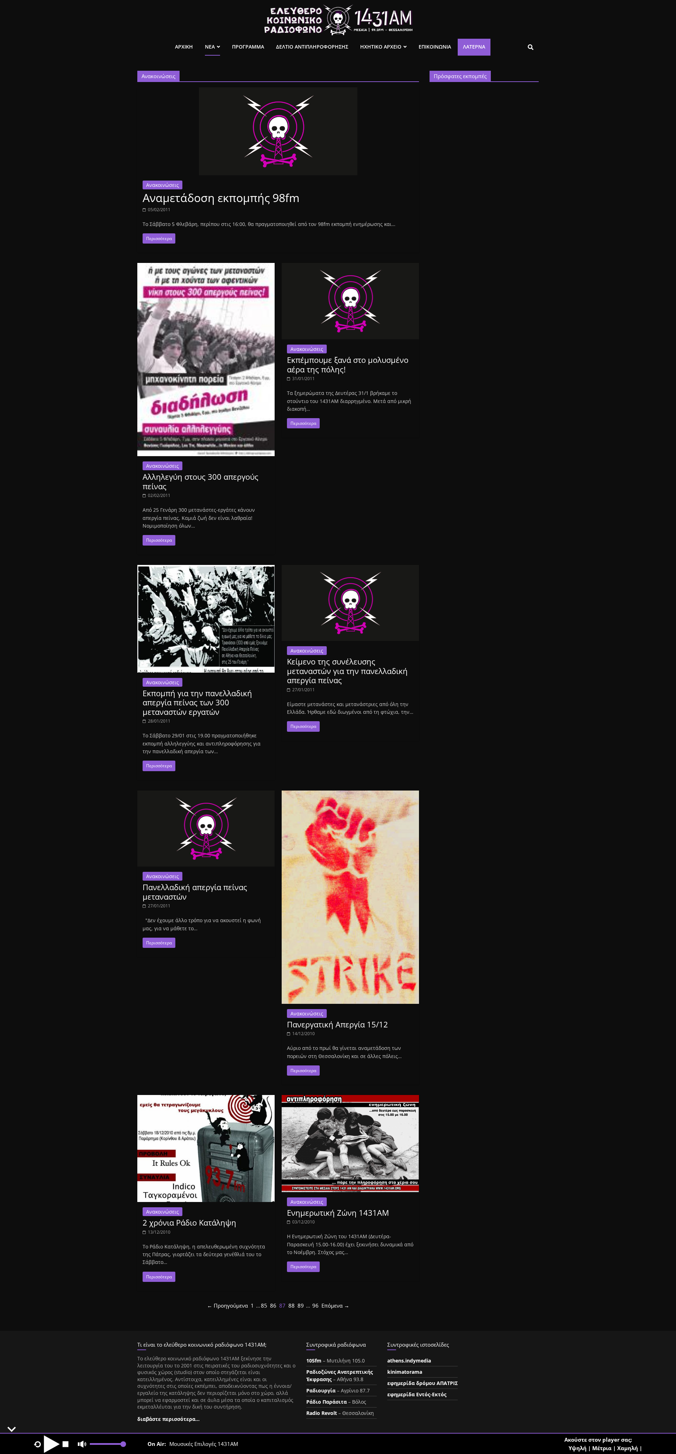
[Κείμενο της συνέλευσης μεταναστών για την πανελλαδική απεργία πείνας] (350, 569)
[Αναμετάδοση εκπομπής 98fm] (278, 91)
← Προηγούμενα (227, 1305)
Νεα (210, 46)
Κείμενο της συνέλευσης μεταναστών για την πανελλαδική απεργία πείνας (347, 670)
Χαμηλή (627, 1448)
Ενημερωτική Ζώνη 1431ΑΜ (338, 1212)
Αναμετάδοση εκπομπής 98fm (221, 197)
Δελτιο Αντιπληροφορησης (312, 46)
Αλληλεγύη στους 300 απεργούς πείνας (200, 481)
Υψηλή (578, 1448)
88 (291, 1305)
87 (282, 1305)
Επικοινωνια (435, 46)
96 (315, 1305)
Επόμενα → (335, 1305)
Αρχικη (184, 46)
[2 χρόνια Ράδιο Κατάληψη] (206, 1099)
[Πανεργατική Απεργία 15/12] (350, 794)
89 (301, 1305)
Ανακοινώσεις (162, 185)
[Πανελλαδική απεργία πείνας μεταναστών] (206, 794)
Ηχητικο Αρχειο (380, 46)
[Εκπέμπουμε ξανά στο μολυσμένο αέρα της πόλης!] (350, 267)
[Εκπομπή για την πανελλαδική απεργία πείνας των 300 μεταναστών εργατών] (206, 569)
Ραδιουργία (321, 1390)
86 (273, 1305)
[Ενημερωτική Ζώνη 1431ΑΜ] (350, 1099)
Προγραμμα (248, 46)
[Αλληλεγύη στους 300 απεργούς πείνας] (206, 267)
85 (264, 1305)
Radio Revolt (321, 1413)
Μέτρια (602, 1448)
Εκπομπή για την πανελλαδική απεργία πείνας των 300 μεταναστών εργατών (197, 702)
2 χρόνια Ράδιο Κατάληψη (189, 1222)
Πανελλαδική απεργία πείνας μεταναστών (195, 891)
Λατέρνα (474, 46)
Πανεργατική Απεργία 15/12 (337, 1024)
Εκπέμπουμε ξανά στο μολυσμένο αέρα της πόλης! (347, 364)
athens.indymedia (409, 1360)
